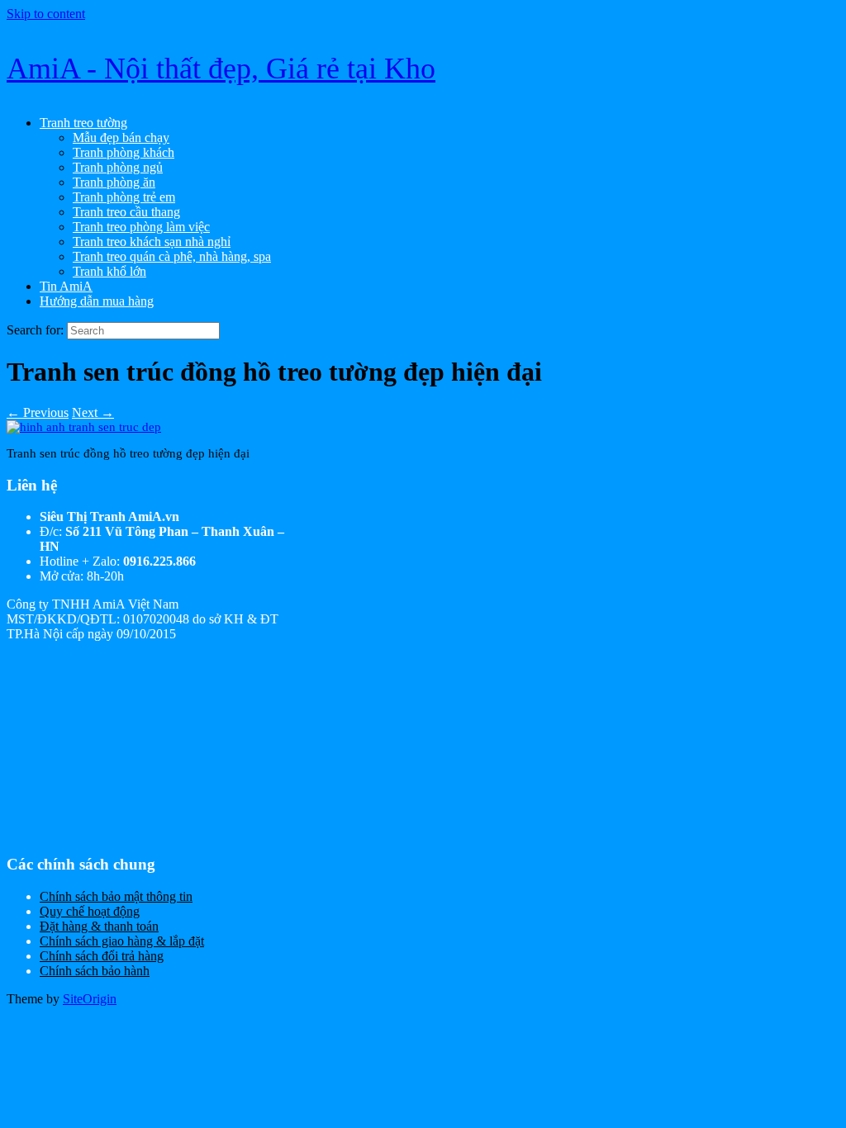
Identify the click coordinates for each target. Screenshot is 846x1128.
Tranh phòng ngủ (118, 167)
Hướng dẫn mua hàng (97, 301)
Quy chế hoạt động (90, 911)
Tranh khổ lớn (109, 271)
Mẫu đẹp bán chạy (121, 137)
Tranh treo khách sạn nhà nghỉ (152, 242)
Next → (93, 412)
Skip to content (46, 14)
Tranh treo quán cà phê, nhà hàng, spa (172, 256)
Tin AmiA (66, 286)
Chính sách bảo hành (95, 971)
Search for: (35, 330)
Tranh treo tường (83, 123)
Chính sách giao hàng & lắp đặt (122, 941)
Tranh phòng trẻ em (124, 197)
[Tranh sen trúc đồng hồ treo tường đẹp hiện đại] (84, 427)
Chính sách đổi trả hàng (102, 956)
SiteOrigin (89, 999)
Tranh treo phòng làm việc (141, 227)
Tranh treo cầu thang (126, 212)
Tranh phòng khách (123, 152)
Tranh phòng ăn (114, 182)
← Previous (38, 412)
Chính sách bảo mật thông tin (116, 896)
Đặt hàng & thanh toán (99, 926)
